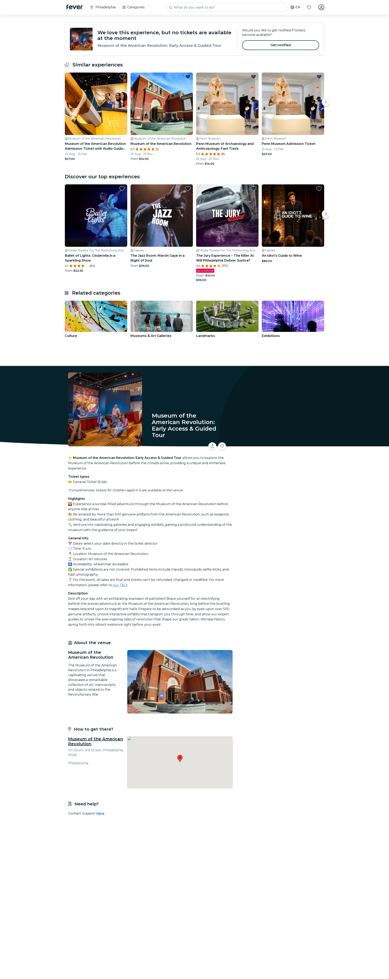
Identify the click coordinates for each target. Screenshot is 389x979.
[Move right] (326, 102)
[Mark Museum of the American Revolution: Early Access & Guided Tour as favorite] (222, 446)
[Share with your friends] (212, 446)
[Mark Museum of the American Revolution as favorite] (187, 76)
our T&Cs (120, 585)
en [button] (297, 7)
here (100, 813)
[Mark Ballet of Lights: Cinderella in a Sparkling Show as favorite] (122, 188)
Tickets (279, 443)
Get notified (280, 45)
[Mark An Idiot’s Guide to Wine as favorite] (319, 188)
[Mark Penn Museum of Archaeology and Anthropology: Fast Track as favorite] (253, 76)
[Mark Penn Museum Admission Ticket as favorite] (319, 76)
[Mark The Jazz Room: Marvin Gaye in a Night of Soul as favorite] (187, 188)
